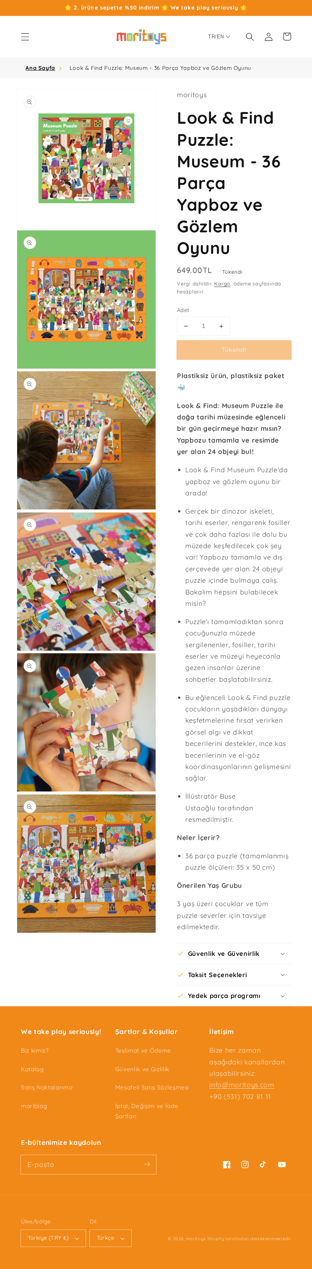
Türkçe (106, 1237)
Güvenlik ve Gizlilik (142, 1069)
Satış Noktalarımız (47, 1087)
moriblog (34, 1106)
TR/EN (216, 36)
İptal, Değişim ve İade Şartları (146, 1111)
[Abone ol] (147, 1164)
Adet (183, 310)
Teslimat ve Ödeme (143, 1050)
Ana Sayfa (40, 68)
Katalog (32, 1069)
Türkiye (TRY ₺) (48, 1237)
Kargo (222, 284)
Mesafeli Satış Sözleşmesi (152, 1087)
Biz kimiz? (35, 1050)
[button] (25, 36)
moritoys (195, 1238)
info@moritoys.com (241, 1084)
